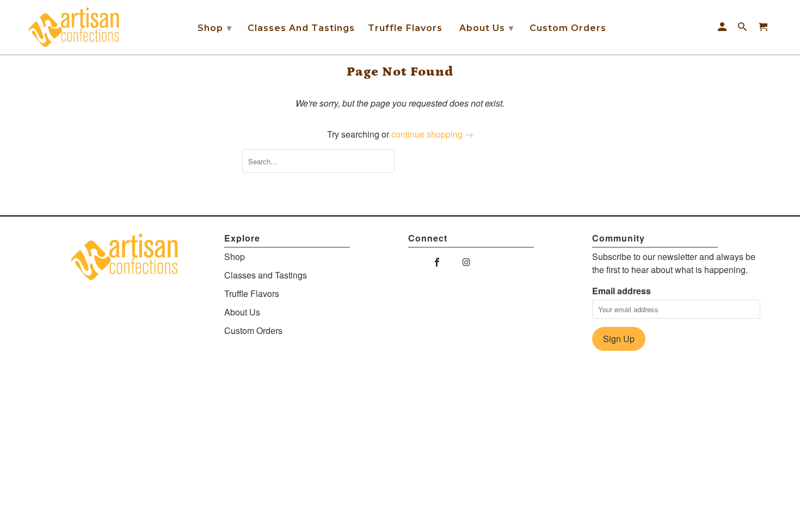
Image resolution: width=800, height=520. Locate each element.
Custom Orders (568, 28)
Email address (621, 290)
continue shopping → (432, 134)
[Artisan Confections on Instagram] (467, 262)
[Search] (743, 27)
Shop (215, 28)
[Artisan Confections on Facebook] (438, 262)
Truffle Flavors (405, 28)
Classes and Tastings (301, 28)
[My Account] (723, 27)
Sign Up (619, 338)
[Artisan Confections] (73, 27)
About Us (486, 28)
